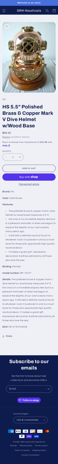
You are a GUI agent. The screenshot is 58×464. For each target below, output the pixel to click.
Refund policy (26, 445)
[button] (3, 10)
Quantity (6, 151)
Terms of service (22, 450)
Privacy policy (41, 445)
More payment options (29, 184)
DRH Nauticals (27, 442)
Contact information (30, 455)
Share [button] (9, 336)
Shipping (6, 137)
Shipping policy (39, 450)
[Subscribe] (48, 389)
